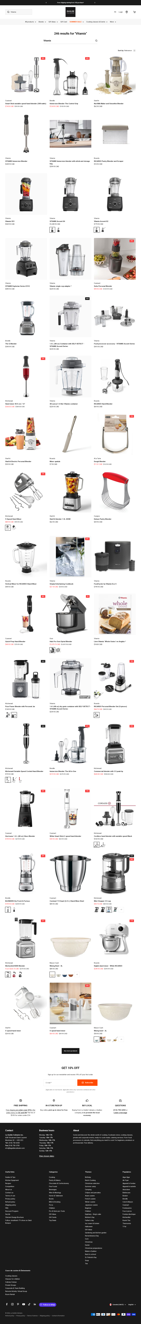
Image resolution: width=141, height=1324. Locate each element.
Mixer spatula (55, 461)
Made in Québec (91, 1251)
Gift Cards (52, 1217)
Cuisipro (97, 516)
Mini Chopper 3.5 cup (102, 901)
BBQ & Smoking (54, 1202)
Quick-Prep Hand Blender (15, 642)
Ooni (51, 639)
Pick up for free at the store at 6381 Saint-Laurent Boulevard (70, 2)
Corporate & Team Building (15, 1288)
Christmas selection (92, 1183)
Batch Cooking (90, 1180)
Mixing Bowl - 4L (56, 966)
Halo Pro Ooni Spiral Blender (61, 642)
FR (115, 12)
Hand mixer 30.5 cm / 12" (15, 404)
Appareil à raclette (129, 1186)
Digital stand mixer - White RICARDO (108, 966)
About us (8, 1190)
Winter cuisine (90, 1202)
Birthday (88, 1177)
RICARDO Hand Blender (103, 404)
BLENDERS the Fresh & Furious (17, 901)
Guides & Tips (10, 1177)
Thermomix (127, 1223)
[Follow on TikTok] (29, 1304)
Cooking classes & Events (95, 22)
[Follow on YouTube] (23, 1304)
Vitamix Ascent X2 (101, 221)
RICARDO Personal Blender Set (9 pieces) (110, 706)
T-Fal (124, 1227)
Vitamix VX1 (10, 221)
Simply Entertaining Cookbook (61, 584)
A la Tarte (97, 459)
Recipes (8, 1183)
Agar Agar (126, 1177)
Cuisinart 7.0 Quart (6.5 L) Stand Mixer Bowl (67, 901)
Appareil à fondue (129, 1183)
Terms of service (32, 1316)
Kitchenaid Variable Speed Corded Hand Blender (24, 771)
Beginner (88, 1208)
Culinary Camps (11, 1282)
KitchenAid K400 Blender (15, 966)
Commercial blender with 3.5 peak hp (108, 771)
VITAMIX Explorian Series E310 (17, 286)
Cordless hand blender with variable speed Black (113, 836)
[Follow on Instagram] (12, 1304)
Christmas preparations (93, 1248)
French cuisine (90, 1199)
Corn (87, 1239)
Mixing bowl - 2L (100, 1031)
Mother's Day (89, 1217)
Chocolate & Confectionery (59, 1183)
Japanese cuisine (91, 1205)
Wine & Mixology (55, 1193)
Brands (41, 22)
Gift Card (63, 22)
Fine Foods (53, 1186)
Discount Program (11, 1211)
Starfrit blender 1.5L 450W (60, 519)
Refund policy (10, 1202)
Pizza (51, 1205)
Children (52, 1208)
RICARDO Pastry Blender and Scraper (108, 161)
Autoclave (126, 1190)
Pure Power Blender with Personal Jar (20, 706)
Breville (52, 101)
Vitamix (8, 158)
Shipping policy (10, 1205)
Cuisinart (8, 101)
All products (29, 22)
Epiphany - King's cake (93, 1214)
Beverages (53, 1190)
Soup (87, 1260)
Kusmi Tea (126, 1220)
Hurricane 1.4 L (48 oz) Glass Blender (20, 836)
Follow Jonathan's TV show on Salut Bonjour (18, 1221)
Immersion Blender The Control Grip (64, 104)
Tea (86, 1264)
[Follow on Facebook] (6, 1304)
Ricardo (96, 158)
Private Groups (10, 1285)
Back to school (90, 1254)
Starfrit (96, 101)
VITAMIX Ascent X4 (57, 221)
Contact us (9, 1193)
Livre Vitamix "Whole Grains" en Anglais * (110, 642)
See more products (70, 1051)
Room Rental (10, 1294)
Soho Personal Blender (103, 286)
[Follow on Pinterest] (18, 1304)
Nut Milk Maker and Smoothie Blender (108, 104)
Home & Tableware (56, 1196)
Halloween (89, 1227)
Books (51, 1199)
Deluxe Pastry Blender (102, 519)
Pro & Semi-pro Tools (57, 1211)
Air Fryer (126, 1180)
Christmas (89, 1242)
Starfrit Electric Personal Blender (18, 461)
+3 (121, 909)
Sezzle (7, 1214)
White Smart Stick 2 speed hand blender (65, 836)
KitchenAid (126, 1217)
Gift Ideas (52, 22)
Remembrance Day (92, 1236)
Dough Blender (100, 461)
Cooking (52, 1177)
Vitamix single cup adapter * (61, 286)
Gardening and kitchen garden (95, 1233)
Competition (9, 1186)
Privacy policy (10, 1199)
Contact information (58, 1316)
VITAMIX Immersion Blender (16, 161)
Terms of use (10, 1196)
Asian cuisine (90, 1196)
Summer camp (90, 1186)
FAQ (6, 1208)
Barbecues (126, 1193)
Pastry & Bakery (54, 1180)
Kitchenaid (9, 401)
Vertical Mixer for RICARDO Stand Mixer (21, 584)
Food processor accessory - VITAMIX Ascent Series (114, 344)
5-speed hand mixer (13, 1031)
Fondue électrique (129, 1214)
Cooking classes (11, 1276)
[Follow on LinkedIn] (34, 1304)
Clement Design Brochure (14, 1217)
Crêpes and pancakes (93, 1193)
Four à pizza (127, 1211)
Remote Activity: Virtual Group (16, 1291)
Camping (88, 1190)
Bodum (125, 1196)
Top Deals (52, 1220)
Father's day (89, 1220)
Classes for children (12, 1279)
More (112, 22)
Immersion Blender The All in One (63, 771)
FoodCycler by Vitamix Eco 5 (105, 584)
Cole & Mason (128, 1202)
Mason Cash (54, 963)
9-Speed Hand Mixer (13, 519)
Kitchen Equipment (12, 1180)
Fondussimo (127, 1208)
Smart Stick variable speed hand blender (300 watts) (25, 104)
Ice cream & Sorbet (92, 1223)
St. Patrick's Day (90, 1257)
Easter (87, 1245)
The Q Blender (11, 344)
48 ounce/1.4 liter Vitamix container (64, 404)
